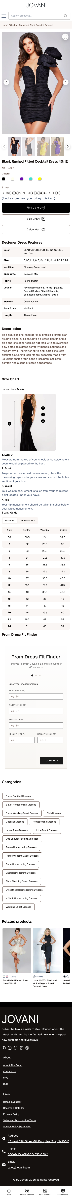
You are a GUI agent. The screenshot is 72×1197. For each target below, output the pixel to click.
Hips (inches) (17, 719)
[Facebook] (10, 1048)
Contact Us (9, 1071)
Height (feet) (17, 734)
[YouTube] (4, 1048)
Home (5, 25)
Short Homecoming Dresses (20, 872)
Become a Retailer (13, 1108)
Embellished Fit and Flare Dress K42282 (15, 982)
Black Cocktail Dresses (41, 25)
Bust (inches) (17, 690)
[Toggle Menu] (4, 16)
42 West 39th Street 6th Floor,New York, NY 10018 (38, 1141)
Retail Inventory (12, 1102)
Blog (5, 1083)
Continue (52, 760)
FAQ (5, 1077)
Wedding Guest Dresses (18, 906)
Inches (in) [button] (9, 520)
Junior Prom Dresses (17, 830)
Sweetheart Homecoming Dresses (24, 889)
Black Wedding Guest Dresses (22, 813)
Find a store (34, 207)
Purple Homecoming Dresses (21, 847)
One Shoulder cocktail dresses (22, 838)
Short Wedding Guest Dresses (22, 881)
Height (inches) (46, 734)
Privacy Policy (11, 1114)
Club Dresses (54, 813)
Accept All (36, 1171)
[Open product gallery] (65, 37)
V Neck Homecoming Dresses (21, 898)
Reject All (36, 1189)
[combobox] (39, 16)
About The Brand (12, 1065)
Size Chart (33, 219)
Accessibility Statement (17, 1126)
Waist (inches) (17, 705)
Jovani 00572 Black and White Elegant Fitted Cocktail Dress (45, 983)
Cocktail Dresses (18, 25)
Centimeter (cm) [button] (27, 520)
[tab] (36, 379)
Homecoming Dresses (44, 821)
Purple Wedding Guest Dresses (22, 855)
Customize (36, 1180)
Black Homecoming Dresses (21, 804)
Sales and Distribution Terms (19, 1120)
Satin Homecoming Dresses (20, 864)
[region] (36, 1170)
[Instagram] (27, 1048)
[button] (6, 82)
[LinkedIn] (21, 1048)
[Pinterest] (15, 1048)
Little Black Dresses (46, 830)
